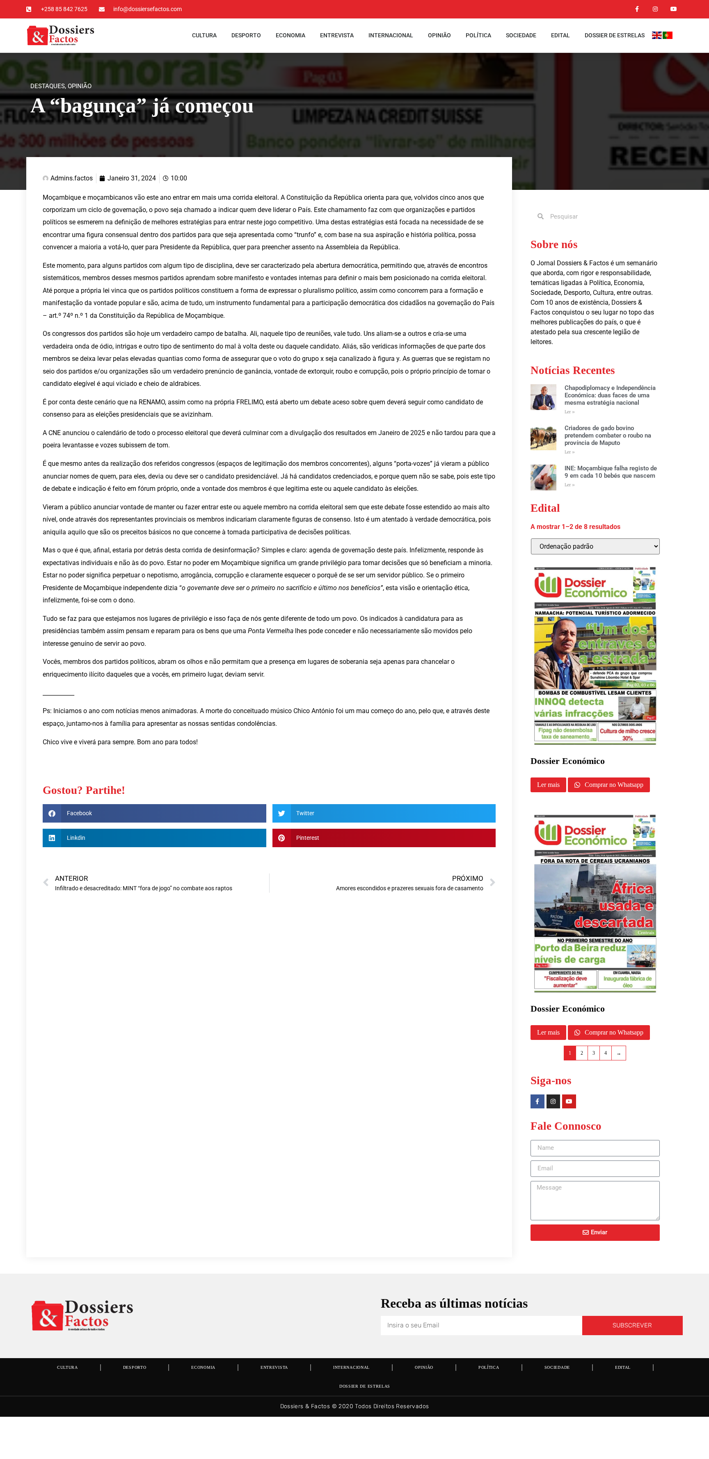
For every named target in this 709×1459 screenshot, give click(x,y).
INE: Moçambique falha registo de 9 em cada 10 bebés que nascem (611, 472)
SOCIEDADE (521, 35)
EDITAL (560, 35)
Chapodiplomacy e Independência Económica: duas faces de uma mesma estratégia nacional (610, 395)
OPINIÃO (439, 35)
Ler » (570, 412)
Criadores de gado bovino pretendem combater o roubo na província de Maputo (608, 435)
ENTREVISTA (337, 35)
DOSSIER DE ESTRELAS (615, 35)
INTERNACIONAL (390, 35)
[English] (657, 37)
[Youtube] (673, 9)
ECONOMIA (290, 35)
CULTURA (204, 35)
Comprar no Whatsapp (613, 784)
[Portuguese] (668, 37)
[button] (154, 813)
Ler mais (548, 784)
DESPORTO (246, 35)
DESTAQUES (47, 86)
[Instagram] (655, 9)
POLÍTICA (478, 35)
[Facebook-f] (637, 9)
